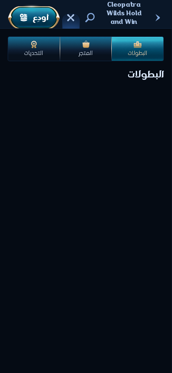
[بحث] (89, 17)
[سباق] (70, 17)
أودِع (40, 17)
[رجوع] (157, 17)
